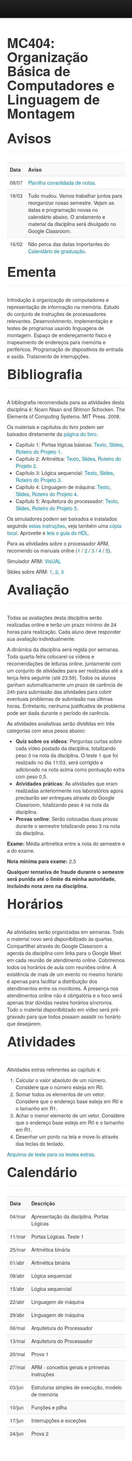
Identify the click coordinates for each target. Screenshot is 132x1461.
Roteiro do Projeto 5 (54, 508)
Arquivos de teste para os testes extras (50, 1154)
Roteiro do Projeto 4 (54, 493)
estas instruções (47, 525)
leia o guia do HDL (67, 532)
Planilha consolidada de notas (61, 182)
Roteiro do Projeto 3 (38, 479)
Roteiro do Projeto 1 (38, 451)
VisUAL (53, 561)
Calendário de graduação (56, 251)
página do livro (80, 433)
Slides (115, 444)
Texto (100, 444)
